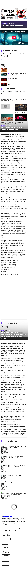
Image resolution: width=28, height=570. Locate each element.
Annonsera (6, 555)
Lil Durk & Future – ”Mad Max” (12, 25)
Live (2, 330)
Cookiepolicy (6, 547)
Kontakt (5, 564)
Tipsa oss (5, 560)
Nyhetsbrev (6, 539)
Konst (3, 125)
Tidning (5, 543)
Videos (4, 23)
